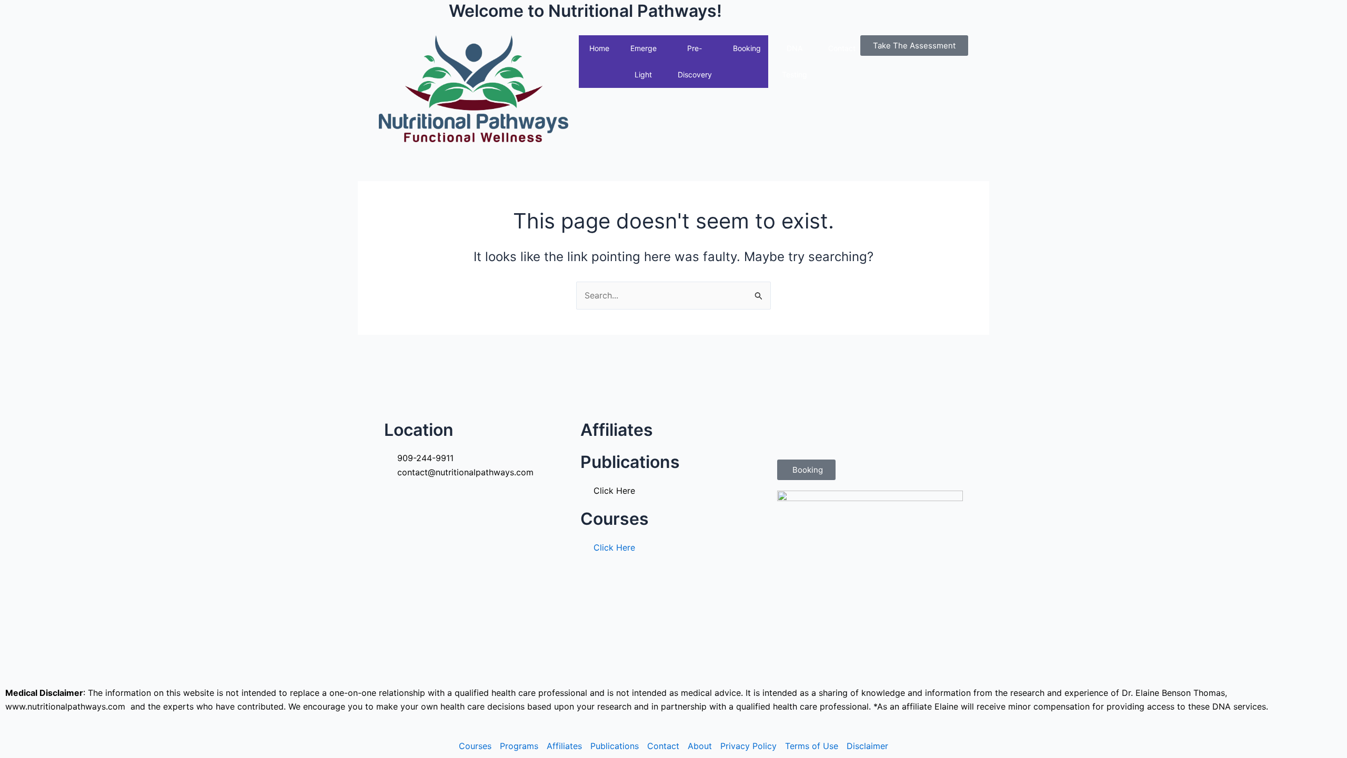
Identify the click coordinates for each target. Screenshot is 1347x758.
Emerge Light (643, 61)
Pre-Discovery (695, 61)
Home (599, 48)
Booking (747, 48)
